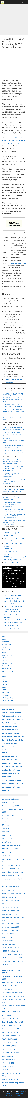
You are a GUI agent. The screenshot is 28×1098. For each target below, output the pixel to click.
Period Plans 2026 (8, 1059)
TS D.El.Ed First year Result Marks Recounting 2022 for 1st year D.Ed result (12, 417)
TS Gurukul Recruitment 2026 (12, 961)
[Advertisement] (14, 20)
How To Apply (7, 655)
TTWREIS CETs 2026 (9, 1042)
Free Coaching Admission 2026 (13, 865)
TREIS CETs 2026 (8, 1049)
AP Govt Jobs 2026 (9, 944)
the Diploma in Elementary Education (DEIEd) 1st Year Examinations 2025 (14, 140)
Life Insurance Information (12, 766)
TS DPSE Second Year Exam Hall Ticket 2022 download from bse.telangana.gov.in (12, 504)
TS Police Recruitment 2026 (12, 954)
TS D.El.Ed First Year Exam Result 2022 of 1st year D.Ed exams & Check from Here (13, 411)
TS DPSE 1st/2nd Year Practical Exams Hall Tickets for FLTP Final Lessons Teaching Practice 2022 (14, 515)
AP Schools (6, 692)
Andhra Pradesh (8, 671)
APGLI (4, 687)
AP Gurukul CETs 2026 (10, 986)
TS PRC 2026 (7, 1070)
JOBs (4, 639)
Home (4, 636)
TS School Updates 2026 (11, 1036)
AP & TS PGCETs (8, 663)
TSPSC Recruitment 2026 (11, 947)
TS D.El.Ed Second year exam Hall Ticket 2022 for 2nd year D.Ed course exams (13, 440)
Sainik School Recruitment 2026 (13, 894)
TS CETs (5, 660)
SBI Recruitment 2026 (10, 907)
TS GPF (5, 684)
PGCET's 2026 (7, 835)
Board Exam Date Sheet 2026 (12, 1022)
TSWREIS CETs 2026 (9, 1039)
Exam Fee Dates (8, 668)
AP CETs (5, 658)
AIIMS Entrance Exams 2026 (12, 982)
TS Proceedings (7, 701)
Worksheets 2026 (8, 1063)
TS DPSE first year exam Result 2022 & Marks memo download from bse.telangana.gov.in (14, 481)
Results (4, 652)
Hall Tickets (6, 650)
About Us (13, 1095)
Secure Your (11, 780)
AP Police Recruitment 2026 (12, 958)
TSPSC (4, 679)
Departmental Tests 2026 (11, 1032)
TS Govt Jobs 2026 (9, 941)
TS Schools (6, 695)
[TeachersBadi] (2, 2)
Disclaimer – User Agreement (11, 1093)
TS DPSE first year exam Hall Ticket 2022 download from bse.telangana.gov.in (13, 474)
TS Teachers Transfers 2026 (12, 993)
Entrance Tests (7, 644)
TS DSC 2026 (7, 965)
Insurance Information (12, 713)
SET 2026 (5, 832)
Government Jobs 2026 (10, 927)
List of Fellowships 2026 (10, 815)
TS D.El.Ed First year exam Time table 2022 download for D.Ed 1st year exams (13, 399)
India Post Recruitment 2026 (12, 930)
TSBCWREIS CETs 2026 (10, 1053)
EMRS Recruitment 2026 (11, 924)
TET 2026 (5, 828)
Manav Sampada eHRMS (11, 806)
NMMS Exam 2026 (8, 802)
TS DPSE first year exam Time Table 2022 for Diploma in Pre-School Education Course (13, 468)
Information (10, 756)
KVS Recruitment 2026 (10, 890)
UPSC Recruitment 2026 (11, 911)
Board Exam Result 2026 (11, 1029)
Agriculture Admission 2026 (12, 879)
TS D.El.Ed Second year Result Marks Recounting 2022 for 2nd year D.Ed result (13, 452)
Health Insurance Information (12, 719)
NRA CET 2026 (7, 937)
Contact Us (19, 1095)
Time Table (6, 647)
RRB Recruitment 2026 (10, 904)
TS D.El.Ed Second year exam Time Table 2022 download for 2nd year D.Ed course (13, 434)
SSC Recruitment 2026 (10, 897)
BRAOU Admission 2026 (10, 875)
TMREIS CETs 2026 (9, 1046)
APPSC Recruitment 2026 (11, 951)
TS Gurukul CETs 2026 (10, 989)
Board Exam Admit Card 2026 (12, 1025)
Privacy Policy (21, 1091)
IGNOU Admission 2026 (10, 869)
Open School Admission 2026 (12, 872)
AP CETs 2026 (7, 852)
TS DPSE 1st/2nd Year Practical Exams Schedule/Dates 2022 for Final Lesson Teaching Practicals (14, 522)
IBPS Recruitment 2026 (10, 900)
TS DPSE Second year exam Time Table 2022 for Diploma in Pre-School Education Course (13, 497)
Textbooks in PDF (8, 1066)
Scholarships (6, 642)
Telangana (5, 674)
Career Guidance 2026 (10, 1018)
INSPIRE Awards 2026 (10, 1079)
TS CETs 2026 (7, 856)
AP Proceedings (8, 698)
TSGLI (4, 690)
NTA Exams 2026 (8, 825)
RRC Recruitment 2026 (10, 914)
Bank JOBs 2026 (8, 934)
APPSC (4, 676)
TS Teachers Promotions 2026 (13, 996)
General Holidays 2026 (10, 1056)
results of (8, 138)
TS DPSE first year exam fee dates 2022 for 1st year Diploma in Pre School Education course (12, 461)
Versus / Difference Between (12, 784)
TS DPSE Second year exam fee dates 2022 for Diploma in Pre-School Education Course (13, 491)
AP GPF (5, 682)
